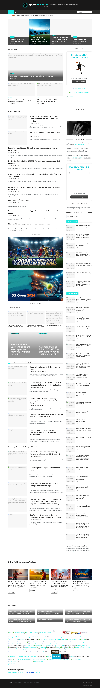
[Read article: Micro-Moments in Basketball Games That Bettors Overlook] (70, 440)
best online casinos (79, 144)
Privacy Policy (26, 682)
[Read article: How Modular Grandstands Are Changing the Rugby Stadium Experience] (21, 89)
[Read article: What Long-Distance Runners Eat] (54, 317)
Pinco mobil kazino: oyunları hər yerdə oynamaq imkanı (29, 224)
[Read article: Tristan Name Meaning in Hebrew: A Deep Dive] (70, 413)
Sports (16, 12)
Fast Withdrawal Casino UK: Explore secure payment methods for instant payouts (21, 349)
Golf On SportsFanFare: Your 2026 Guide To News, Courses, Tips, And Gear (17, 583)
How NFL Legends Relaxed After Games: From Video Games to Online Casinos (82, 236)
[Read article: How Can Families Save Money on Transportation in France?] (70, 431)
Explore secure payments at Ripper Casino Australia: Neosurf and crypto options (78, 620)
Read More (11, 590)
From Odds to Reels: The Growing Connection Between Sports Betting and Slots (83, 299)
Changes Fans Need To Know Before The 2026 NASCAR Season (83, 346)
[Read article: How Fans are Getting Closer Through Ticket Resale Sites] (70, 507)
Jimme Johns (13, 78)
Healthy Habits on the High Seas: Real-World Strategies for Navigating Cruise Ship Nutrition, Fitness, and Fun (83, 526)
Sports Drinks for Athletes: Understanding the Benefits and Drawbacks (83, 497)
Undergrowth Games (26, 12)
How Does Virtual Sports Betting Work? (82, 468)
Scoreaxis (17, 307)
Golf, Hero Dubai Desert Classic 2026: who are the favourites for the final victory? (49, 100)
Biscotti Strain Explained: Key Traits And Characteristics (83, 384)
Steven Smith (12, 103)
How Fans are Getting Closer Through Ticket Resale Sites (83, 505)
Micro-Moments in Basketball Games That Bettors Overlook (83, 438)
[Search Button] (90, 12)
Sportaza (38, 672)
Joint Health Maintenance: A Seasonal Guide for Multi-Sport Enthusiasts (46, 415)
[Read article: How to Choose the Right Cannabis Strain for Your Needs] (70, 488)
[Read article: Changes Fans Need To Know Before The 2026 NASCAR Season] (70, 347)
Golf (38, 97)
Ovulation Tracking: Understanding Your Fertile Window (83, 394)
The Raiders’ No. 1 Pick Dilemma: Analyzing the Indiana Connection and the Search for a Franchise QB (83, 255)
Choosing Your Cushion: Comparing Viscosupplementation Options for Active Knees (45, 400)
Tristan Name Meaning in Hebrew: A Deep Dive (82, 411)
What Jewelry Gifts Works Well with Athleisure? (83, 403)
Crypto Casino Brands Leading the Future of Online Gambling (84, 264)
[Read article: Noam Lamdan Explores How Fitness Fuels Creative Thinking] (70, 338)
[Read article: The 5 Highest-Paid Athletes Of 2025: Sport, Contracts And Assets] (36, 317)
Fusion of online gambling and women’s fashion (83, 244)
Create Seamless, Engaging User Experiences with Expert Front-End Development (43, 432)
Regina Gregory (13, 152)
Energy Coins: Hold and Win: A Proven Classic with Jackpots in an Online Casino (83, 355)
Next (93, 102)
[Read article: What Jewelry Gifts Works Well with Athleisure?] (70, 405)
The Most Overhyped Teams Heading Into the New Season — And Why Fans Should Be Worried (16, 326)
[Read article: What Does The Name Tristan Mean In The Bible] (70, 422)
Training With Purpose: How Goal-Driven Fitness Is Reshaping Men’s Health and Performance (83, 283)
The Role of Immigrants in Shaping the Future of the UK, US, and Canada (83, 478)
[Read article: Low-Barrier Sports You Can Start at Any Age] (17, 138)
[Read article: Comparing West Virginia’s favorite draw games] (17, 473)
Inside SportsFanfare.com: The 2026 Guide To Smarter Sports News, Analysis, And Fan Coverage (81, 584)
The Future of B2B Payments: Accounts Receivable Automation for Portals (83, 515)
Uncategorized (15, 333)
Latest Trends (55, 12)
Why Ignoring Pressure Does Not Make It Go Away (83, 226)
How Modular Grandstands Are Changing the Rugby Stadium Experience (20, 100)
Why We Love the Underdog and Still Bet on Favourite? (83, 447)
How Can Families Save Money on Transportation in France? (83, 429)
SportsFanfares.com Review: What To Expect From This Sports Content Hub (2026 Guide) (39, 40)
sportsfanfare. (72, 552)
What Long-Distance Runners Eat (54, 325)
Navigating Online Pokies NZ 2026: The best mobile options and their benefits (34, 15)
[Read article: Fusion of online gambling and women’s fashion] (70, 246)
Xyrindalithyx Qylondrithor (37, 371)
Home (10, 12)
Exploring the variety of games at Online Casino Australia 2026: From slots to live (20, 620)
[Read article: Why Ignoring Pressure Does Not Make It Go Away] (70, 228)
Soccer (12, 73)
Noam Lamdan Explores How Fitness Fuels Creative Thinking (84, 336)
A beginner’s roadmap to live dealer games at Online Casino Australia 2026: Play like (78, 612)
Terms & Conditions (16, 682)
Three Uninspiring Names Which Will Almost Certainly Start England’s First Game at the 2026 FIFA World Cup (83, 365)
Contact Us (69, 12)
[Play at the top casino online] (81, 656)
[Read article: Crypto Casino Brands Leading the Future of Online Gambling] (70, 266)
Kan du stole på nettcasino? (18, 200)
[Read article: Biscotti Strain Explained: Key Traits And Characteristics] (70, 386)
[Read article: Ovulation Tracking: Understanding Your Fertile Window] (70, 395)
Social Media (38, 12)
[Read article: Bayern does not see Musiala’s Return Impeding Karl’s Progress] (35, 67)
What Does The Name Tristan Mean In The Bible (83, 420)
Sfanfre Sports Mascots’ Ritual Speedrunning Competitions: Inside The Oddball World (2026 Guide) (39, 584)
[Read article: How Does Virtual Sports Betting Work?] (70, 470)
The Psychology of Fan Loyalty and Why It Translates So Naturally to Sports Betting (45, 384)
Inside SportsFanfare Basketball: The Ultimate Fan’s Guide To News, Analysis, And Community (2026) (59, 585)
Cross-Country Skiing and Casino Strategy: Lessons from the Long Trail (84, 309)
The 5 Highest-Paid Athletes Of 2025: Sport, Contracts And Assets (35, 325)
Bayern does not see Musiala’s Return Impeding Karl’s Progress (31, 76)
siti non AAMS (21, 672)
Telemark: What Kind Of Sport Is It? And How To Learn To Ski (83, 273)
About (62, 12)
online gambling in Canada (76, 157)
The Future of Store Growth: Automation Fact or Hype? (83, 327)
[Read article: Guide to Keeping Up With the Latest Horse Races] (17, 372)
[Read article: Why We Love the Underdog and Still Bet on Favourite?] (70, 449)
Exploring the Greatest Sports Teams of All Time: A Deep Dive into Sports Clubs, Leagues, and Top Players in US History (46, 501)
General (47, 12)
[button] (90, 566)
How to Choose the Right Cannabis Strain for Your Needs (82, 487)
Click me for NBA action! (80, 81)
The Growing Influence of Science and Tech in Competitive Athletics (82, 376)
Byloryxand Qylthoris (36, 456)
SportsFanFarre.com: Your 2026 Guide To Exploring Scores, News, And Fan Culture (60, 40)
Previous (64, 102)
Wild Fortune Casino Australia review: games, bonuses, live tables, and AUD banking (44, 118)
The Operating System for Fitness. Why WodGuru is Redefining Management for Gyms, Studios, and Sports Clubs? (83, 458)
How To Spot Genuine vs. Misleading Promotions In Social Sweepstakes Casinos (45, 516)
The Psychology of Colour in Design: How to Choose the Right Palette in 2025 (83, 536)
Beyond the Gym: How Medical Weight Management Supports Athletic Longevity (45, 453)
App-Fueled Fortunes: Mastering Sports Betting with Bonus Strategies (44, 484)
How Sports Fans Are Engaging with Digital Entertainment (79, 41)
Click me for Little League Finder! (80, 197)
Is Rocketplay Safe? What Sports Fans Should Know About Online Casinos (82, 318)
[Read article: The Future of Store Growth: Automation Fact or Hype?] (70, 329)
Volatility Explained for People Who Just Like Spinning (17, 41)
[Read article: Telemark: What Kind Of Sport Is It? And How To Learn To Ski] (70, 275)
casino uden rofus (12, 672)
